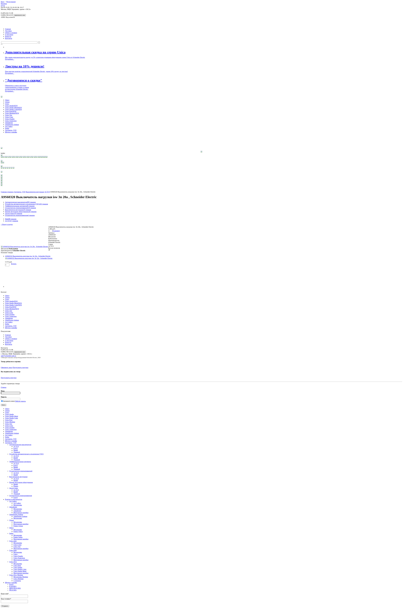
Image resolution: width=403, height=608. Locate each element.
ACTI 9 (47, 192)
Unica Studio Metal (13, 107)
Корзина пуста (4, 4)
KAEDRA (12, 586)
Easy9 (15, 448)
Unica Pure (10, 111)
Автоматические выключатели (20, 202)
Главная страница (7, 192)
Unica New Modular (16, 575)
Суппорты (17, 581)
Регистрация (11, 2)
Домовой (16, 452)
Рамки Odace (18, 531)
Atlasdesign (9, 123)
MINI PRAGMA (15, 588)
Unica (7, 104)
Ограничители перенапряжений (20, 208)
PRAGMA (13, 590)
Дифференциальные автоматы (20, 206)
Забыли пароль (20, 401)
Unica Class (9, 117)
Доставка (8, 31)
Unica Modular (12, 113)
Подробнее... (9, 59)
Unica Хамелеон (11, 121)
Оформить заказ (6, 367)
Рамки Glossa (18, 526)
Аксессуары (13, 213)
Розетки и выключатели (13, 499)
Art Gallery (9, 126)
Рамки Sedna (17, 537)
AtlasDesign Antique (12, 124)
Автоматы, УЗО (10, 130)
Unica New (13, 562)
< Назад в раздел (7, 224)
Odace (7, 100)
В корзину (56, 231)
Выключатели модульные (35, 192)
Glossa (7, 102)
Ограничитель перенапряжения (20, 215)
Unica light (13, 550)
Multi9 (10, 219)
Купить (13, 264)
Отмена (3, 387)
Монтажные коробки (20, 513)
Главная (8, 29)
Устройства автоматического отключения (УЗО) (26, 204)
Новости (8, 36)
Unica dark (13, 541)
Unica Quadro (9, 119)
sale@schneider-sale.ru (8, 356)
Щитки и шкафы (11, 132)
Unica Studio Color (13, 109)
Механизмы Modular (20, 577)
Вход (2, 2)
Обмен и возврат (11, 33)
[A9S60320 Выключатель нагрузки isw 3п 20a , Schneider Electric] (24, 246)
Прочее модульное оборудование (20, 212)
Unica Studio (11, 106)
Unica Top (8, 115)
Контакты (8, 38)
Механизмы (17, 505)
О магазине (9, 34)
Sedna (7, 128)
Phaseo (15, 486)
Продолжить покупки (20, 367)
